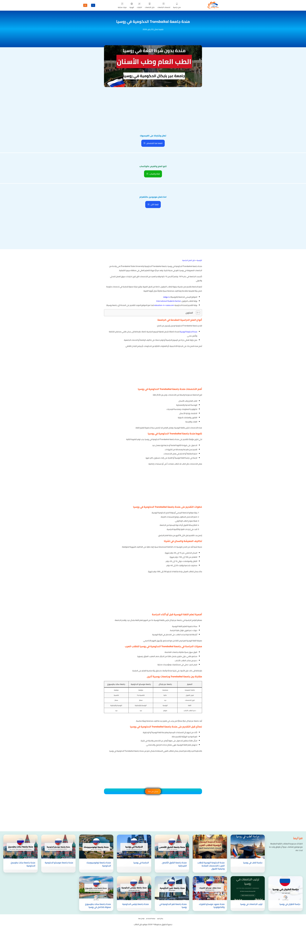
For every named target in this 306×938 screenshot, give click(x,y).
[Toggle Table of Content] (196, 313)
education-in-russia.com (164, 305)
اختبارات (139, 7)
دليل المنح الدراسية (188, 260)
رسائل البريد (160, 918)
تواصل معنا (141, 918)
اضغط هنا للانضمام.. (154, 143)
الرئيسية (199, 260)
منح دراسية (177, 7)
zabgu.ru (166, 297)
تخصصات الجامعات (163, 7)
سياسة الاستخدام (150, 918)
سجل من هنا (153, 791)
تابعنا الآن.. (154, 204)
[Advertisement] (153, 105)
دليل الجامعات (150, 7)
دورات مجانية (122, 7)
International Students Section (168, 301)
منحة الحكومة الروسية (188, 331)
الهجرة (132, 7)
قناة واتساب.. (154, 174)
